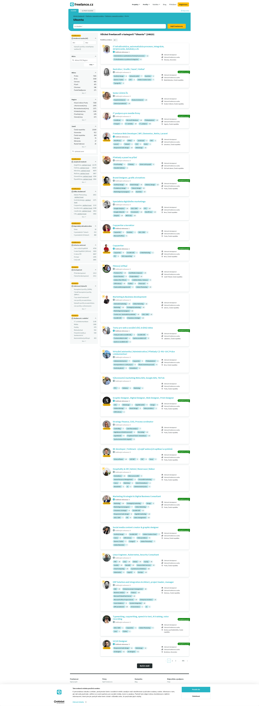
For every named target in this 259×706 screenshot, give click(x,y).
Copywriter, (78, 205)
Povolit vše (196, 689)
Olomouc (77, 87)
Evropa (76, 257)
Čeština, (77, 168)
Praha (76, 76)
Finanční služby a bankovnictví (80, 334)
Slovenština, (78, 176)
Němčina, (77, 171)
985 (183, 661)
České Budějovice (80, 90)
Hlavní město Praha (81, 103)
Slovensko (77, 132)
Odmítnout (196, 696)
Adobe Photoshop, (80, 195)
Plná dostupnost (80, 273)
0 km (91, 65)
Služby (76, 327)
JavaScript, (78, 211)
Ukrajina (77, 138)
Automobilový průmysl (82, 338)
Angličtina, (78, 165)
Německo (77, 141)
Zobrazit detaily (78, 702)
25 (114, 40)
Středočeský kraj (79, 111)
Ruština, (77, 173)
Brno (75, 79)
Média (76, 324)
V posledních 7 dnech (81, 232)
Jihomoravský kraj (80, 106)
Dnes (75, 229)
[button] (136, 4)
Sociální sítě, (78, 208)
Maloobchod (78, 330)
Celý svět (77, 260)
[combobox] (115, 26)
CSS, (75, 214)
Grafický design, (79, 200)
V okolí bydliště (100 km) (82, 251)
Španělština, (78, 179)
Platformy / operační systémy (95, 16)
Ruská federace (79, 144)
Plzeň (76, 84)
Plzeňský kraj (78, 114)
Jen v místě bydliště (81, 248)
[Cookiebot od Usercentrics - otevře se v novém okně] (59, 702)
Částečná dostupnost (81, 276)
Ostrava (77, 82)
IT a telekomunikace (81, 321)
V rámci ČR (77, 254)
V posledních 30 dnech (81, 235)
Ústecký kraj (78, 117)
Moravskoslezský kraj (81, 108)
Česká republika (79, 130)
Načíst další (144, 666)
